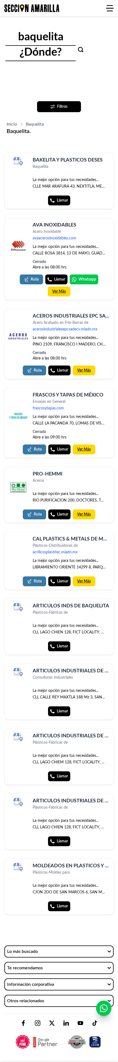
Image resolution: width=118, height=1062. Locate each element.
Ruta (35, 279)
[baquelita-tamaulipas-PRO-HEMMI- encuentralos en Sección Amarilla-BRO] (18, 487)
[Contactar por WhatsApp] (103, 1008)
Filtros (62, 107)
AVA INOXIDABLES (54, 225)
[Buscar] (80, 49)
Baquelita (35, 124)
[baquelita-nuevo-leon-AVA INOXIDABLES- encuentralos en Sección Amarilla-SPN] (18, 245)
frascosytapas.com (48, 408)
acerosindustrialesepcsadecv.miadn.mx (65, 329)
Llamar (62, 200)
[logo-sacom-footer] (59, 1037)
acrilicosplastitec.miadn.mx (55, 552)
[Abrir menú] (110, 8)
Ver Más (59, 291)
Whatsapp (87, 279)
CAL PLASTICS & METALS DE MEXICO (75, 539)
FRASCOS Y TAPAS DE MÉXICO (68, 395)
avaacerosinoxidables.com (54, 238)
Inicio (12, 124)
